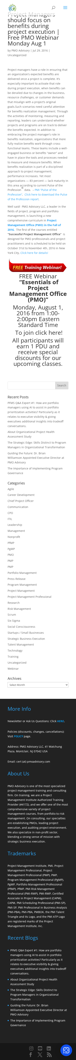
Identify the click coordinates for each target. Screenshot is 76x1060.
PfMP (11, 543)
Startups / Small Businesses (26, 632)
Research (14, 603)
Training (13, 656)
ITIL (10, 519)
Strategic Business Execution (26, 639)
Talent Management (21, 644)
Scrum (12, 614)
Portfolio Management (22, 573)
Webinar (13, 668)
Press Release (17, 579)
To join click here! (39, 332)
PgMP (11, 549)
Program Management (22, 584)
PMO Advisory (20, 50)
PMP (10, 561)
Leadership (15, 525)
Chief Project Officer (21, 501)
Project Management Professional (29, 597)
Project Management (21, 590)
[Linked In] (49, 1048)
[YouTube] (40, 1048)
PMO (11, 555)
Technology (15, 650)
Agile (11, 489)
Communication (18, 507)
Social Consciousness (21, 626)
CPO (10, 513)
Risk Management (19, 609)
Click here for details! (34, 253)
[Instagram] (31, 1048)
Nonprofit (14, 537)
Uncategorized (17, 55)
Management (16, 531)
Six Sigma (14, 620)
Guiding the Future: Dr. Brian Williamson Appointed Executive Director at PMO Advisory (36, 457)
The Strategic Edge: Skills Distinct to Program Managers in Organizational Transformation (34, 994)
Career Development (21, 495)
